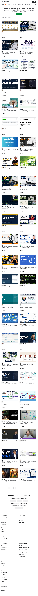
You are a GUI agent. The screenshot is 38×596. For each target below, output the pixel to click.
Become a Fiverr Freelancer (5, 545)
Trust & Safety (3, 567)
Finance (2, 536)
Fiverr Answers (21, 522)
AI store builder (21, 554)
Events (2, 552)
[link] (2, 593)
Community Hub (3, 549)
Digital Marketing (27, 4)
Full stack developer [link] (15, 505)
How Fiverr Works (22, 515)
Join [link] (34, 1)
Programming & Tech (19, 4)
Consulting (3, 527)
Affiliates (2, 581)
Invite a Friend (3, 583)
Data (2, 529)
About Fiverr (3, 563)
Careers (2, 570)
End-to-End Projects (4, 538)
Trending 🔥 (4, 4)
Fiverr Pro (21, 545)
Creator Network (4, 579)
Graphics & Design (10, 4)
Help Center (3, 565)
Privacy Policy (3, 574)
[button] (3, 2)
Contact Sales (21, 558)
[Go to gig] (10, 26)
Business (2, 531)
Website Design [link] (23, 498)
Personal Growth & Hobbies (5, 533)
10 (26, 488)
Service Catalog (3, 540)
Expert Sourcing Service (23, 549)
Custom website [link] (23, 505)
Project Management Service (24, 547)
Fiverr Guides (21, 520)
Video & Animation (4, 520)
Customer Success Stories (23, 517)
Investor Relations (4, 586)
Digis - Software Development (24, 552)
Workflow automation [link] (14, 503)
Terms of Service (4, 572)
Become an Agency (4, 547)
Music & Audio (3, 522)
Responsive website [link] (23, 503)
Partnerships (3, 577)
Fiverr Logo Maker (22, 556)
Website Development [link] (15, 498)
